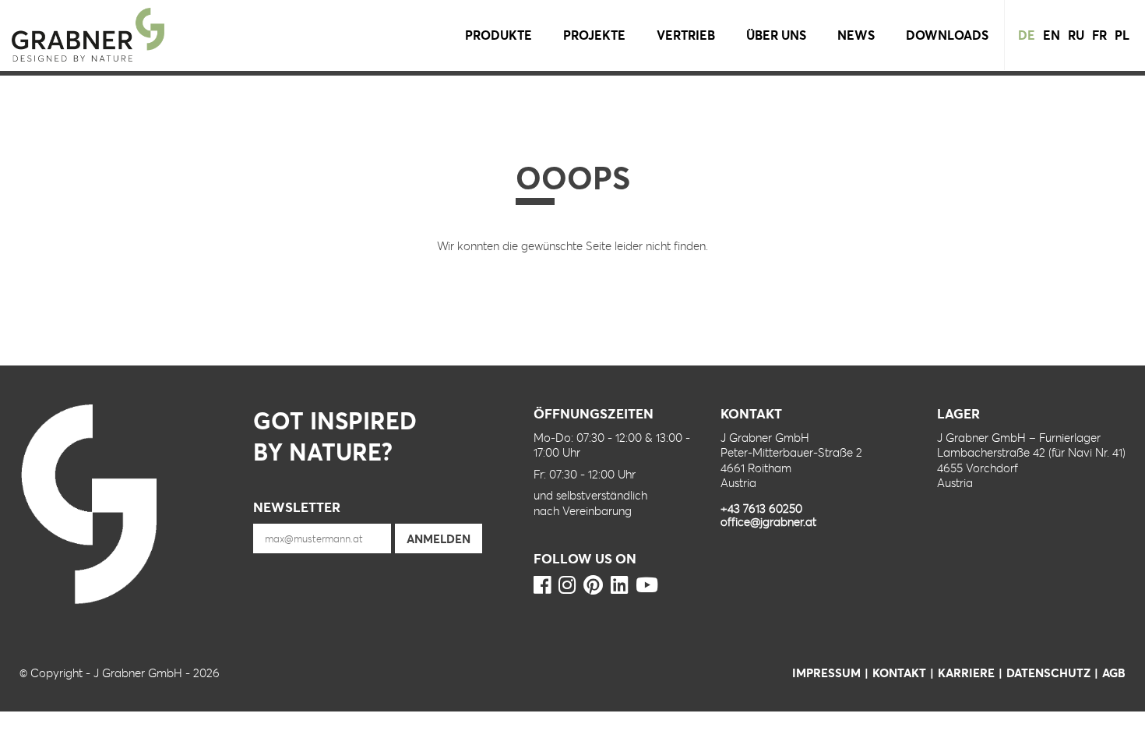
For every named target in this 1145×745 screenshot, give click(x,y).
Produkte (498, 34)
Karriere (966, 672)
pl (1122, 34)
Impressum (826, 672)
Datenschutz (1048, 672)
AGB (1114, 672)
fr (1099, 34)
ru (1076, 34)
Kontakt (899, 672)
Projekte (594, 34)
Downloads (947, 34)
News (856, 34)
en (1051, 34)
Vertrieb (686, 34)
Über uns (776, 34)
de (1026, 34)
